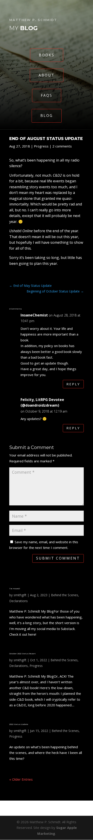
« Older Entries (21, 779)
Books (46, 55)
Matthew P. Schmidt (33, 20)
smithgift (20, 595)
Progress (41, 146)
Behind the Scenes (64, 595)
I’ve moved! (14, 588)
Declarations (18, 601)
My (23, 28)
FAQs (46, 95)
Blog (46, 115)
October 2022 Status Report (22, 653)
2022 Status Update (18, 724)
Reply (73, 384)
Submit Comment (58, 558)
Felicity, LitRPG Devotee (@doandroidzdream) (42, 402)
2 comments (62, 146)
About (47, 75)
